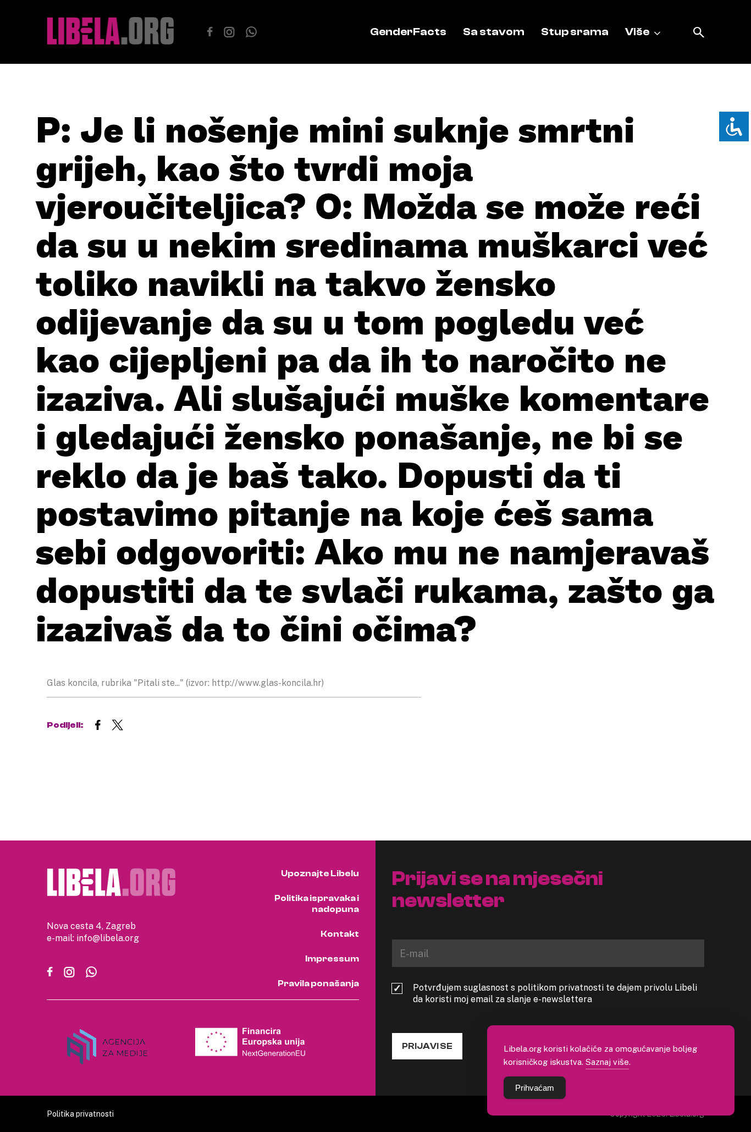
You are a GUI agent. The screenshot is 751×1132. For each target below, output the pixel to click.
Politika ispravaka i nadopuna (316, 903)
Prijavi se (427, 1046)
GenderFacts (408, 31)
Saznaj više (607, 1062)
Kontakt (340, 934)
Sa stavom (493, 31)
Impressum (332, 959)
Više (637, 31)
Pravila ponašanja (318, 983)
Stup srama (575, 31)
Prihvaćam (534, 1087)
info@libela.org (107, 937)
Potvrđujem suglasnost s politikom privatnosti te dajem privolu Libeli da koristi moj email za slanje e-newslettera (555, 993)
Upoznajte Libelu (320, 873)
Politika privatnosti (80, 1113)
